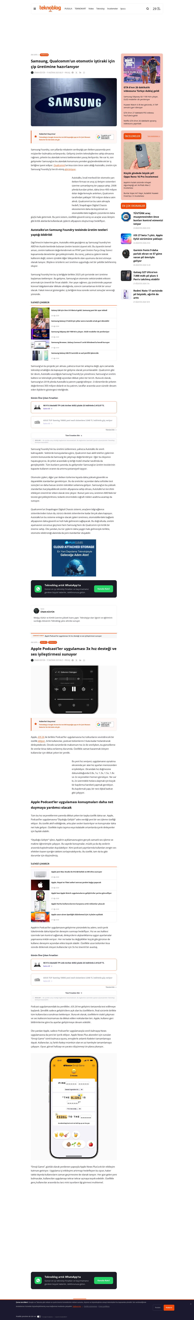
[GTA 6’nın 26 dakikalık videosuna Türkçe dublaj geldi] (142, 70)
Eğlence (44, 642)
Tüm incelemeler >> (154, 136)
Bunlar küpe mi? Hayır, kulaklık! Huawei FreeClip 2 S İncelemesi (141, 194)
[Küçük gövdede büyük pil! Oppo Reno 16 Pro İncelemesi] (142, 156)
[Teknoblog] (50, 8)
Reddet (157, 1308)
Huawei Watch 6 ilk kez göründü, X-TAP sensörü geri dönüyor (141, 106)
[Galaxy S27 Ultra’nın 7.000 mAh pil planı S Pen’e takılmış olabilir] (126, 275)
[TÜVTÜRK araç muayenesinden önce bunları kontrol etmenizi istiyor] (126, 216)
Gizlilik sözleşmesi (90, 1306)
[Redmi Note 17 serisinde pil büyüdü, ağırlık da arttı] (126, 294)
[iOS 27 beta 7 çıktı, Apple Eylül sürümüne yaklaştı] (126, 238)
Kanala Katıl (104, 588)
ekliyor (41, 740)
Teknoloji (44, 55)
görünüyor (70, 169)
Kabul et (169, 1308)
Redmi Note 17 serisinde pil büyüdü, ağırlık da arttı (148, 294)
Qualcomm (59, 165)
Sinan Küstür (39, 73)
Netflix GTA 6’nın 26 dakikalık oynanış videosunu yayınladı (140, 122)
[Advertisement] (74, 1207)
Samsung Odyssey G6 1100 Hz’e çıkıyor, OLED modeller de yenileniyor (141, 98)
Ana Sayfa (34, 55)
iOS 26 (41, 736)
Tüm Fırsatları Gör (72, 435)
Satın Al (46, 409)
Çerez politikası (104, 1306)
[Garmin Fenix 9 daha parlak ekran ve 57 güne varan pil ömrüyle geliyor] (126, 253)
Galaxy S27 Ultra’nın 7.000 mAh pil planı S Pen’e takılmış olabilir (146, 276)
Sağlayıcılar (78, 1306)
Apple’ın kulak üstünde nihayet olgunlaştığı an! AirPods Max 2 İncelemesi (137, 185)
